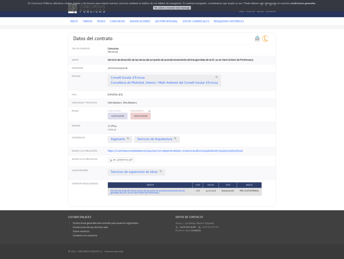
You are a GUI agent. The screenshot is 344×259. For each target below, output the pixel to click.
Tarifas (88, 21)
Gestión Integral (166, 21)
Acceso (260, 11)
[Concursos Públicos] (86, 15)
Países (101, 21)
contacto (196, 230)
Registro (250, 11)
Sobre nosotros (81, 231)
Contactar (271, 11)
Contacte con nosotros (85, 235)
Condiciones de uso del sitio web (90, 227)
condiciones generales (302, 3)
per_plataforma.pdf (122, 160)
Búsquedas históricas (229, 21)
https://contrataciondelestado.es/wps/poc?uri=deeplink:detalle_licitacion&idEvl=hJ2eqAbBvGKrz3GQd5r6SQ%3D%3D (175, 151)
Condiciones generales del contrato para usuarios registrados (105, 223)
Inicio (241, 11)
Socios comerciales (196, 21)
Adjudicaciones (140, 21)
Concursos (117, 21)
